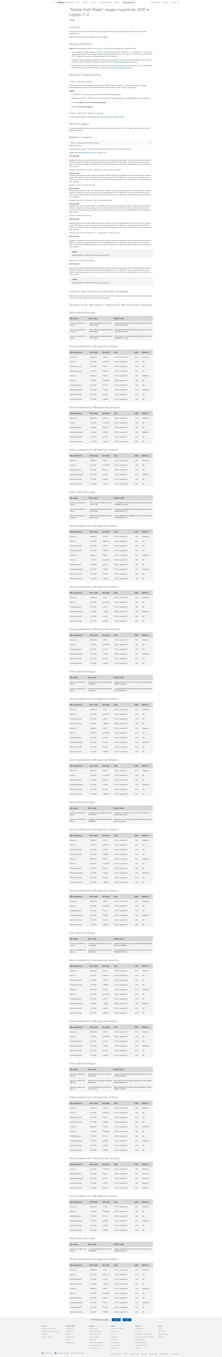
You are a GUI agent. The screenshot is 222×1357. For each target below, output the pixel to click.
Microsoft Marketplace (140, 1339)
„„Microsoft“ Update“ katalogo (110, 117)
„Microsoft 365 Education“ (94, 1337)
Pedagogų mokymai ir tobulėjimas (96, 1342)
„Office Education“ (92, 1339)
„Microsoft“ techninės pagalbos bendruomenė (144, 1337)
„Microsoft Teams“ (115, 1348)
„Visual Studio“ (138, 1348)
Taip (116, 1320)
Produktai (84, 2)
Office (77, 2)
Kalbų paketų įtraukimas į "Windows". (127, 62)
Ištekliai (117, 2)
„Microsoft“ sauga (114, 1331)
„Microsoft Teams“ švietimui (95, 1334)
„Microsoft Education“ (93, 1328)
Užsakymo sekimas (70, 1337)
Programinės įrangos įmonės (141, 1345)
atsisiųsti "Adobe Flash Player (123, 68)
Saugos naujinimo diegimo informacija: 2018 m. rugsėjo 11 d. (87, 152)
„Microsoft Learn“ (138, 1331)
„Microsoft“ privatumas (163, 1334)
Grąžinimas (68, 1334)
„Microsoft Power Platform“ (141, 1342)
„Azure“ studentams (93, 1348)
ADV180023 (104, 37)
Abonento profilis (69, 1328)
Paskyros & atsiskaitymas (105, 2)
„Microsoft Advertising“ (116, 1342)
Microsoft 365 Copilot (115, 1345)
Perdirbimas (68, 1339)
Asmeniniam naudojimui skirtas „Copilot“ (50, 1331)
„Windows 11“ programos (47, 1337)
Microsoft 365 (70, 2)
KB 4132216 (104, 128)
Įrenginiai (93, 2)
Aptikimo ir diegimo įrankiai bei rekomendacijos (85, 143)
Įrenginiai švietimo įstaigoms (95, 1331)
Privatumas (125, 1353)
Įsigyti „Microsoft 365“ (129, 2)
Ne (127, 1320)
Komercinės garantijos (70, 1342)
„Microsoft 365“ (114, 1339)
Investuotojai (161, 1337)
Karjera (159, 1328)
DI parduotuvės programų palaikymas (143, 1334)
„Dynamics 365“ (114, 1337)
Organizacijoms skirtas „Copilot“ (48, 1328)
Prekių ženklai (144, 1353)
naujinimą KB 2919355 (79, 54)
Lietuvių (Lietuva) (47, 1353)
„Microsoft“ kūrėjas (139, 1328)
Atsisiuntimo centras (70, 1331)
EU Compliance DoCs (164, 1353)
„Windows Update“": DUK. (129, 87)
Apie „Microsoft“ (161, 1331)
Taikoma (72, 20)
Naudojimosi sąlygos (134, 1353)
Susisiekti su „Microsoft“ (115, 1353)
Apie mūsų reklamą (153, 1353)
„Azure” (112, 1334)
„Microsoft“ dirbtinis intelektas (117, 1328)
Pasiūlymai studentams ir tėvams (96, 1345)
